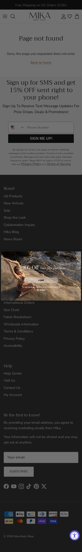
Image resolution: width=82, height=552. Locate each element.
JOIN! (41, 280)
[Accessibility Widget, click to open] (74, 535)
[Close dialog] (78, 254)
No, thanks (41, 290)
